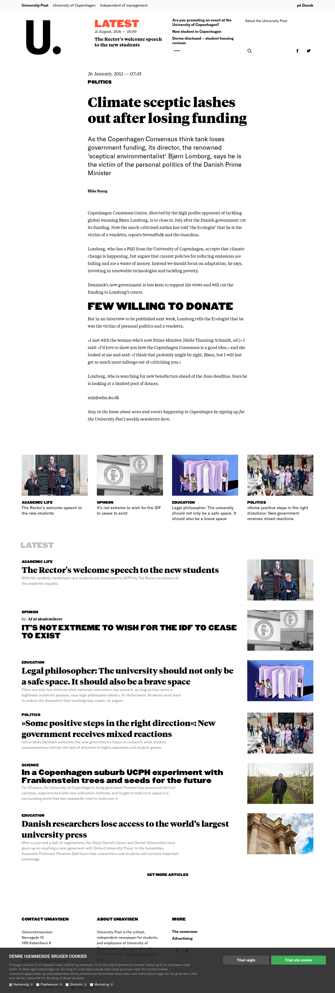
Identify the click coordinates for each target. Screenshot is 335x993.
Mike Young (97, 191)
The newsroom (184, 931)
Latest (117, 24)
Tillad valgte (246, 960)
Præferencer (51, 984)
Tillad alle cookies (298, 960)
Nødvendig (22, 984)
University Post (35, 5)
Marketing (103, 984)
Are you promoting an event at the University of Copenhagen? (202, 22)
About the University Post (266, 20)
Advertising (182, 938)
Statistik (78, 984)
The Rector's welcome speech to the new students (128, 42)
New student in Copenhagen (196, 31)
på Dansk (305, 5)
